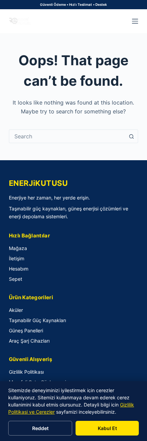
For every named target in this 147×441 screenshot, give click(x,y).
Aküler (16, 310)
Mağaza (18, 248)
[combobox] (67, 136)
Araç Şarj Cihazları (29, 341)
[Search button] (131, 136)
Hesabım (18, 269)
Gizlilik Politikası (26, 372)
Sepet (15, 279)
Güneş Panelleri (26, 330)
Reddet (40, 428)
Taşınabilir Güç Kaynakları (37, 320)
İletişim (16, 258)
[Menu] (135, 21)
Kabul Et (107, 428)
